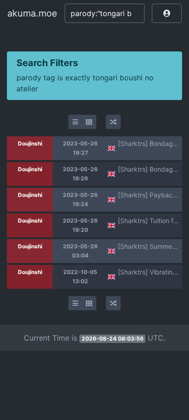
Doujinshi (30, 143)
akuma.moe (32, 13)
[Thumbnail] (89, 122)
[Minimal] (75, 122)
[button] (167, 13)
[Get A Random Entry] (113, 122)
